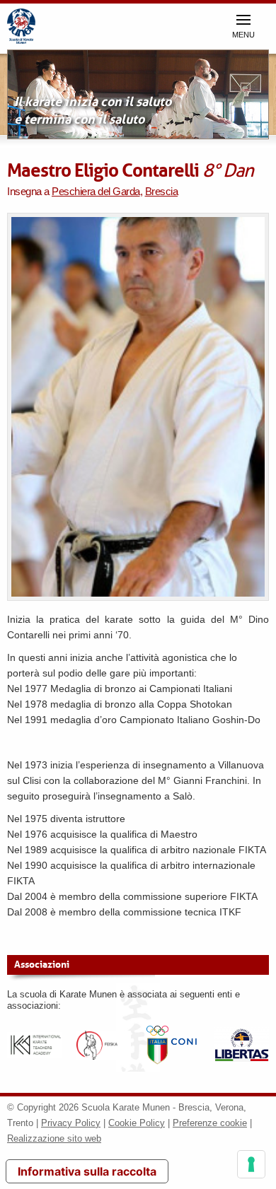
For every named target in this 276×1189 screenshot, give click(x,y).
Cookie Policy (136, 1123)
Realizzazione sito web (54, 1138)
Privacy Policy (70, 1123)
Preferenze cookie (210, 1123)
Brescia (161, 191)
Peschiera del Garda (96, 191)
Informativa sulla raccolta (87, 1171)
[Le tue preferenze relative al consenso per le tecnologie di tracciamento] (251, 1164)
